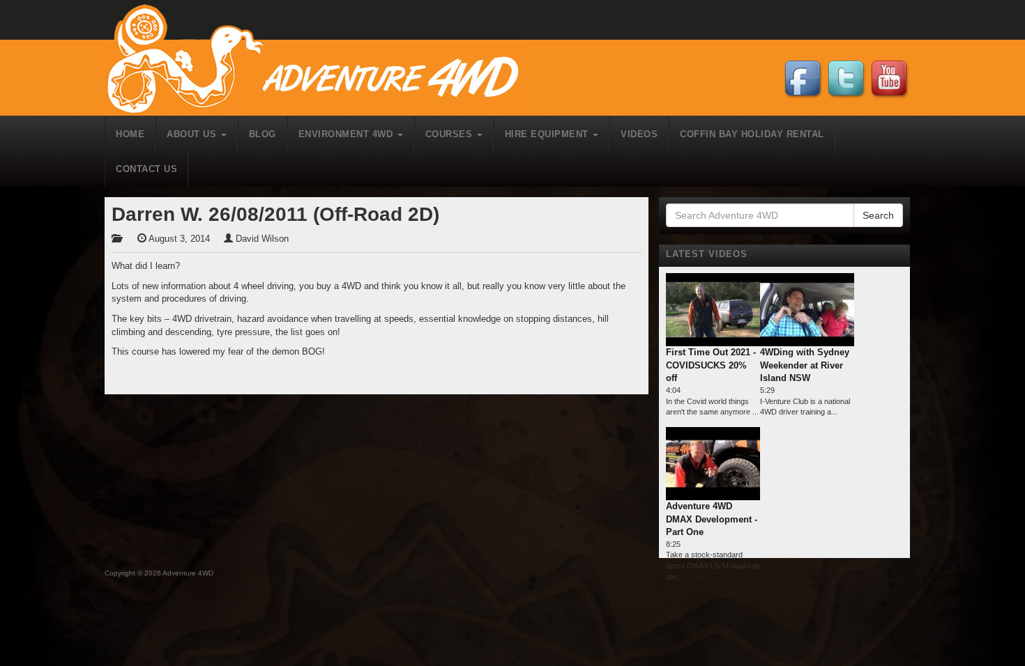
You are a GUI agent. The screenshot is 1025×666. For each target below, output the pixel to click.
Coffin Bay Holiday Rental (752, 134)
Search (878, 215)
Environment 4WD (347, 134)
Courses (450, 134)
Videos (639, 134)
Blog (262, 134)
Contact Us (146, 169)
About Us (193, 134)
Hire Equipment (548, 134)
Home (130, 134)
